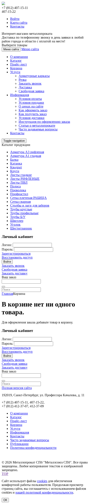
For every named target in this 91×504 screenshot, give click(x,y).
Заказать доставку (15, 273)
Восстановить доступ (17, 257)
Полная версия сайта (17, 388)
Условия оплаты (30, 99)
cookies (42, 481)
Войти (14, 19)
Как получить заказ (33, 114)
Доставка (25, 87)
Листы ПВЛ (19, 182)
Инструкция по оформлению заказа (44, 121)
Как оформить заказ (33, 110)
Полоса (15, 186)
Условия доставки (31, 118)
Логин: (7, 245)
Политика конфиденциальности (33, 447)
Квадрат (16, 167)
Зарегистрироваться (16, 253)
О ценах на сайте (31, 106)
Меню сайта (30, 49)
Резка (22, 79)
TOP (5, 474)
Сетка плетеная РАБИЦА (28, 198)
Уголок (15, 224)
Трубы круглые (21, 209)
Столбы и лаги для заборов (29, 205)
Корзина (16, 68)
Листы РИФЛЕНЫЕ (25, 179)
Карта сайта (18, 22)
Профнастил (19, 194)
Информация (19, 95)
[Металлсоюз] (3, 4)
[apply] (3, 286)
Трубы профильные (24, 213)
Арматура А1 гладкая (25, 156)
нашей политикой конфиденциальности (44, 492)
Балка (14, 159)
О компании (19, 57)
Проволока (18, 190)
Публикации (19, 444)
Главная (7, 293)
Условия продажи (31, 102)
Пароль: (7, 249)
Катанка (16, 163)
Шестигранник (21, 228)
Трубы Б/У (17, 217)
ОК (5, 500)
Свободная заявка (31, 91)
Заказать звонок (30, 83)
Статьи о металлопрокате (37, 125)
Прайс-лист (18, 64)
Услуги (15, 72)
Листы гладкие (21, 175)
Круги (14, 171)
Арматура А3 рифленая (27, 152)
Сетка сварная (20, 201)
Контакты (17, 26)
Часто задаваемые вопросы (38, 129)
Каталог (16, 60)
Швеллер (16, 221)
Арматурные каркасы (34, 76)
